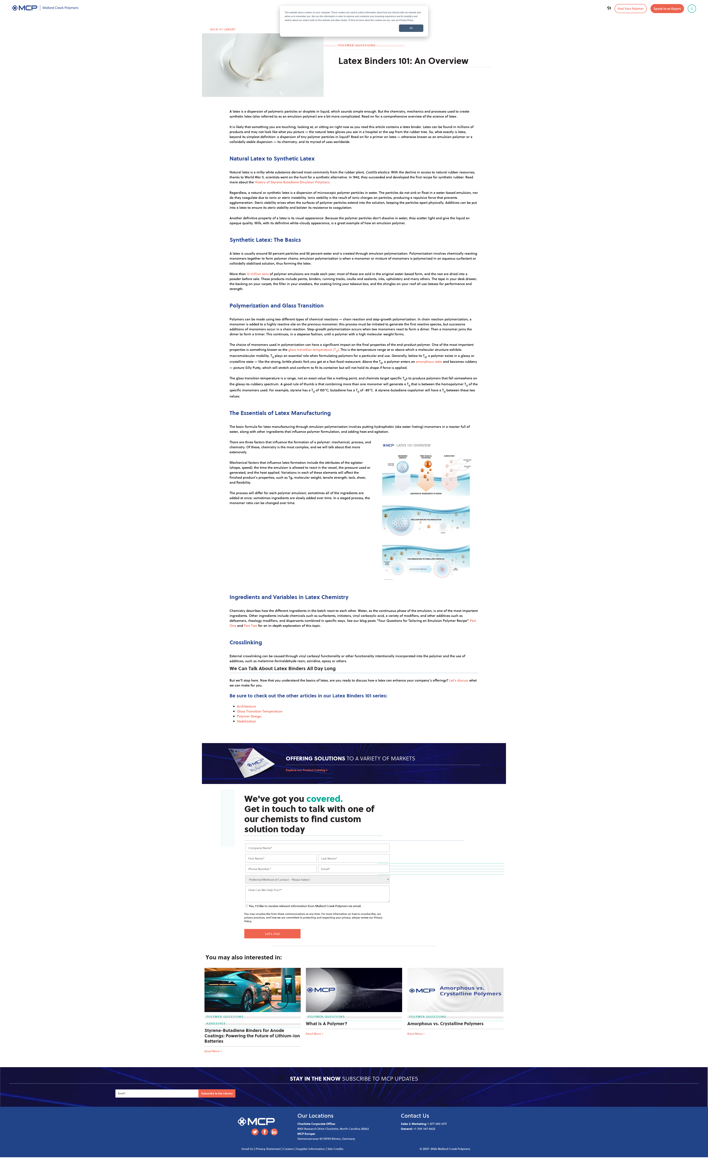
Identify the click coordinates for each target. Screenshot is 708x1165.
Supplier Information (310, 1149)
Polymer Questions (357, 45)
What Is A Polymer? (326, 1023)
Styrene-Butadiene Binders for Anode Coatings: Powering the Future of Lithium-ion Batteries (252, 1035)
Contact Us (415, 1115)
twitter (254, 1132)
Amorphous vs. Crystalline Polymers (445, 1023)
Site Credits (335, 1149)
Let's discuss (458, 680)
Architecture (246, 706)
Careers (288, 1149)
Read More (213, 1051)
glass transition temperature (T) (313, 349)
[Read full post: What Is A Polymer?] (354, 990)
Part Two (250, 625)
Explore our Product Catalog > (307, 770)
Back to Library (223, 29)
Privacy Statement (268, 1149)
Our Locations (315, 1115)
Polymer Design (249, 716)
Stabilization (246, 721)
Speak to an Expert (667, 8)
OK (411, 28)
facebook (264, 1132)
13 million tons (258, 273)
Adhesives (216, 1023)
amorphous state (429, 361)
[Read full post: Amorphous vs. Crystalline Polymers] (455, 990)
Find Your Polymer (631, 8)
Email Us (247, 1149)
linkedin (274, 1132)
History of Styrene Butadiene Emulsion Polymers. (292, 182)
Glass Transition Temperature (259, 711)
